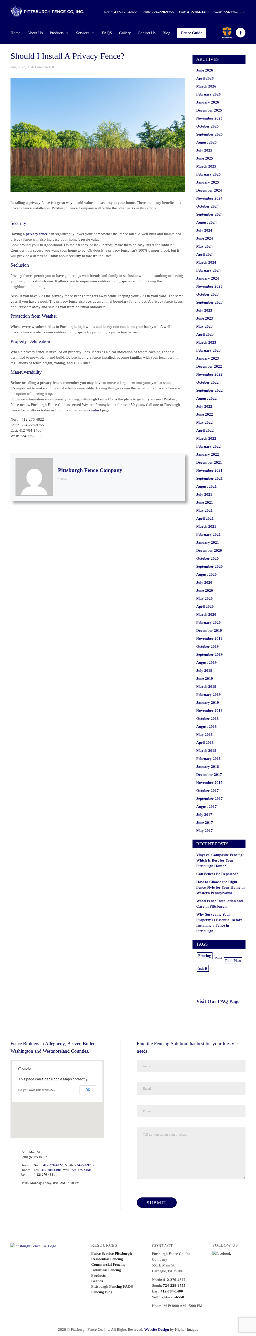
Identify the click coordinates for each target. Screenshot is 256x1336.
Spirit (202, 968)
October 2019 (207, 646)
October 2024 (207, 206)
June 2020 (204, 590)
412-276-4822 (125, 12)
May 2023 (204, 326)
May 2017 (204, 831)
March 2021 (206, 526)
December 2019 (209, 630)
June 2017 (204, 823)
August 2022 (206, 398)
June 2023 (204, 318)
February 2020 (208, 622)
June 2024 (204, 238)
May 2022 (204, 422)
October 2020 (207, 558)
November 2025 (209, 118)
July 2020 (204, 582)
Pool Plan (233, 961)
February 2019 (208, 695)
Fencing (204, 956)
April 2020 (205, 606)
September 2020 (209, 566)
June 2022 (204, 414)
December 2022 (209, 366)
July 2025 (204, 150)
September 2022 (209, 390)
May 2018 (204, 735)
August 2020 (206, 574)
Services (82, 33)
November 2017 (209, 783)
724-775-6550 (234, 12)
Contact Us (147, 33)
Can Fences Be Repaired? (217, 874)
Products (57, 33)
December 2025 (209, 110)
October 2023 (207, 294)
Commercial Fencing (108, 1264)
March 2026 (206, 86)
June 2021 (204, 502)
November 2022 (209, 374)
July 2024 (204, 230)
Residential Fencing (107, 1259)
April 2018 (205, 743)
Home (15, 33)
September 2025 (209, 134)
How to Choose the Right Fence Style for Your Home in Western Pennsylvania (220, 887)
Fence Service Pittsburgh (111, 1253)
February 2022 (208, 446)
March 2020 (206, 614)
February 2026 (208, 94)
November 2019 (209, 638)
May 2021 (204, 510)
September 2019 (209, 654)
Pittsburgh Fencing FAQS (112, 1286)
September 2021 (209, 478)
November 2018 (209, 711)
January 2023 (207, 358)
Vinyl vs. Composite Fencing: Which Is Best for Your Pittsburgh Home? (220, 860)
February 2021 (208, 534)
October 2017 (207, 791)
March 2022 (206, 438)
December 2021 (209, 462)
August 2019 (206, 662)
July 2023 (204, 310)
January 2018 (207, 767)
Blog (166, 33)
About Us (35, 33)
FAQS (107, 33)
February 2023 (208, 350)
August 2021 (206, 486)
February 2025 (208, 174)
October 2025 (207, 126)
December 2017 (209, 775)
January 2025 (207, 182)
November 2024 (209, 198)
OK (88, 1090)
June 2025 (204, 158)
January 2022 (207, 454)
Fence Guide (191, 33)
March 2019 (206, 687)
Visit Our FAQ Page (218, 1001)
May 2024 (204, 246)
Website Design (156, 1329)
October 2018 (207, 719)
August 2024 (206, 222)
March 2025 (206, 166)
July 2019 (204, 671)
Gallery (125, 33)
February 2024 (208, 270)
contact (95, 410)
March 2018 (206, 751)
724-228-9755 (163, 12)
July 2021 (204, 494)
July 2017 (204, 815)
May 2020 (204, 598)
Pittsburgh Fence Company (90, 470)
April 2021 (205, 518)
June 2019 (204, 679)
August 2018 (206, 727)
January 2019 (207, 703)
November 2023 (209, 286)
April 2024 (205, 254)
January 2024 (207, 278)
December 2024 (209, 190)
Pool (218, 958)
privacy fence (37, 234)
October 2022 (207, 382)
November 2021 (209, 470)
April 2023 (205, 334)
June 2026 (204, 70)
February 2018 (208, 759)
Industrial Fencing (106, 1270)
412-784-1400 (198, 12)
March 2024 (206, 262)
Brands (97, 1281)
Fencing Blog (101, 1292)
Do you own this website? (36, 1090)
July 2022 (204, 406)
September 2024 (209, 214)
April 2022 (205, 430)
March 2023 (206, 342)
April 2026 (205, 78)
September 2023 (209, 302)
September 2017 (209, 799)
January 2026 (207, 102)
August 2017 (206, 807)
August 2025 (206, 142)
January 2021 (207, 542)
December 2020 (209, 550)
